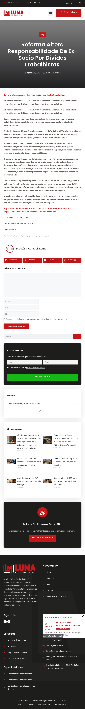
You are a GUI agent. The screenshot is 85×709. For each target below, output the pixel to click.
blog (42, 34)
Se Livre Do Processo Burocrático (43, 524)
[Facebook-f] (75, 3)
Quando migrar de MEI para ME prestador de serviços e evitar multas (65, 481)
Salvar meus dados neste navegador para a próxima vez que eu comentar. (37, 319)
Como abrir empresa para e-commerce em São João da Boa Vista (65, 461)
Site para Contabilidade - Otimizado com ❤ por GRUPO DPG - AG (42, 704)
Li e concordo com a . (27, 367)
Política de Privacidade (35, 367)
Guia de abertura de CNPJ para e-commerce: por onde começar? (29, 481)
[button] (50, 13)
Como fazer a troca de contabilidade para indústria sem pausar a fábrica (29, 461)
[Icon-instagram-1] (79, 3)
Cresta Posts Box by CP (52, 636)
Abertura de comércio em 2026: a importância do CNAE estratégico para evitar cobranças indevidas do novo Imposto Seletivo (29, 442)
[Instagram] (9, 621)
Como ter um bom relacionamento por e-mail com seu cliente (68, 625)
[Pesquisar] (77, 336)
